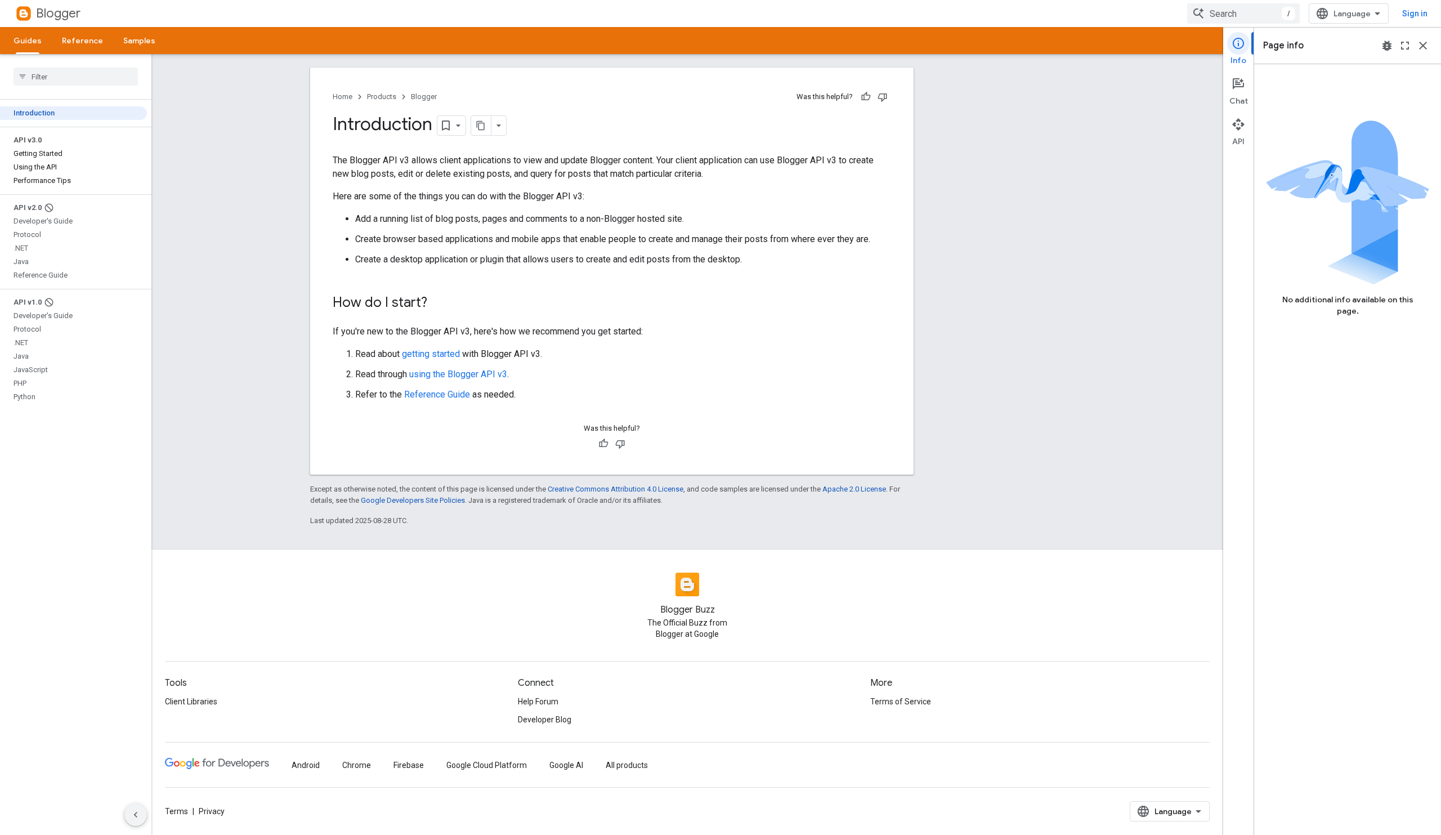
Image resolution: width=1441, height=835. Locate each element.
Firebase (408, 765)
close (1423, 45)
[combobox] (1243, 13)
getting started (431, 354)
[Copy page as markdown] (481, 125)
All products (627, 765)
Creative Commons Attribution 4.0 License (615, 489)
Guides (28, 40)
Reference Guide (437, 394)
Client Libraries (191, 701)
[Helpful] (865, 96)
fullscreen (1405, 45)
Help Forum (538, 701)
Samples (139, 40)
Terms (176, 811)
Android (306, 765)
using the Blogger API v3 (458, 374)
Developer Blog (544, 719)
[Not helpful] (882, 96)
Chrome (356, 765)
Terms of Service (900, 701)
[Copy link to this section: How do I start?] (438, 303)
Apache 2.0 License (854, 489)
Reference (82, 40)
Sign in (1414, 13)
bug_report (1387, 45)
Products (381, 96)
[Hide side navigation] (135, 814)
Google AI (566, 765)
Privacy (212, 811)
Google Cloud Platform (486, 765)
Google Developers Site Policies (413, 500)
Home (342, 96)
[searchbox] (76, 77)
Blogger (58, 13)
